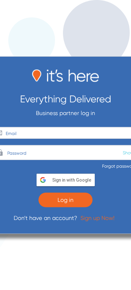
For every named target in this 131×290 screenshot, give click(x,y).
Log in (65, 200)
